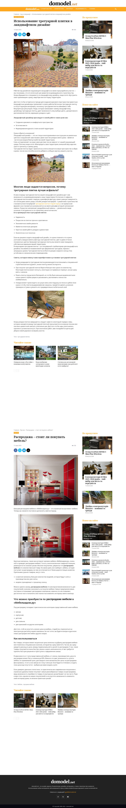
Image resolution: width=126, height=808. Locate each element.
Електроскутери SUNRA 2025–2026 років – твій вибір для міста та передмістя (96, 64)
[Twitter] (20, 34)
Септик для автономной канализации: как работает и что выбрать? (68, 364)
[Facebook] (15, 34)
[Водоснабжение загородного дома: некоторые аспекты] (46, 353)
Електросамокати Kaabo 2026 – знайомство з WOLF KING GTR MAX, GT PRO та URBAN (101, 146)
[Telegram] (24, 34)
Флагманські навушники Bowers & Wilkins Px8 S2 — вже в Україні (101, 164)
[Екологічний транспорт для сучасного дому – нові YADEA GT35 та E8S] (86, 156)
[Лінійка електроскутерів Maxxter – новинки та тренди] (97, 84)
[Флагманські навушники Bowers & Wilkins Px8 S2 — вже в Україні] (86, 165)
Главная (16, 14)
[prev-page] (15, 370)
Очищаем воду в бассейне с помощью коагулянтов (23, 363)
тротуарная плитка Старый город (47, 204)
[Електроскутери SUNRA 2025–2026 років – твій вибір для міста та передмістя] (97, 55)
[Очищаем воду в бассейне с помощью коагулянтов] (24, 353)
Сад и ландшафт (25, 14)
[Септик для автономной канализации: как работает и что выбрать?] (68, 353)
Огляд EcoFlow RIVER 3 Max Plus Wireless (95, 37)
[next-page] (18, 370)
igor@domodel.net (70, 792)
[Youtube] (68, 797)
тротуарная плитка (23, 337)
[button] (116, 9)
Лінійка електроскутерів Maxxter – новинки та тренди (96, 92)
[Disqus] (46, 399)
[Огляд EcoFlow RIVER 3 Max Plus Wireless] (97, 29)
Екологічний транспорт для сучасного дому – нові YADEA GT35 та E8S (102, 156)
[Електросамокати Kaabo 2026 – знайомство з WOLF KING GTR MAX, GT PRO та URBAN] (86, 146)
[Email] (28, 34)
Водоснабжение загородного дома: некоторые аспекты (43, 364)
